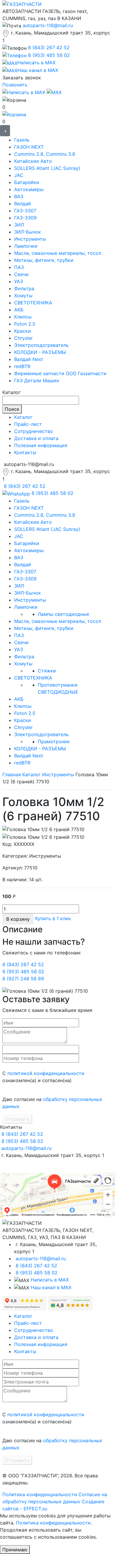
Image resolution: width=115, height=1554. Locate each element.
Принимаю (14, 1550)
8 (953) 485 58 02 (49, 55)
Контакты (25, 452)
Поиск (12, 409)
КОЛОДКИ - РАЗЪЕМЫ (40, 352)
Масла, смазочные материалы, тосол (57, 253)
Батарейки (26, 182)
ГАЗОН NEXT (29, 147)
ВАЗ (18, 196)
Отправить (17, 1119)
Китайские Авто (33, 161)
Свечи (21, 274)
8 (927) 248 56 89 (23, 979)
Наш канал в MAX (51, 1287)
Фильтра (24, 288)
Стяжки (47, 671)
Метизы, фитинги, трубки (43, 260)
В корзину (18, 919)
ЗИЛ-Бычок (27, 232)
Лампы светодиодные (63, 614)
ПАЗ (19, 267)
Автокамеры (29, 189)
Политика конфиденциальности (39, 1494)
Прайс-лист (28, 424)
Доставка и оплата (36, 438)
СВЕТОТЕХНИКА (33, 303)
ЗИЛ (19, 225)
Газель (21, 140)
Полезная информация (40, 445)
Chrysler (23, 338)
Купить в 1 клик (53, 918)
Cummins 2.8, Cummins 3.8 (44, 154)
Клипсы (23, 317)
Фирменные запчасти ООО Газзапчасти (60, 373)
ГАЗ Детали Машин (36, 380)
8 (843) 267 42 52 (49, 47)
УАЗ (18, 281)
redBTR (22, 366)
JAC (18, 175)
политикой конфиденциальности (45, 1073)
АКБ (19, 310)
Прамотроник (54, 741)
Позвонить (14, 85)
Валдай (22, 203)
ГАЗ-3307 (25, 211)
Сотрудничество (33, 431)
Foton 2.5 (24, 324)
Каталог (23, 417)
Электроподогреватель (41, 345)
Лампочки (25, 246)
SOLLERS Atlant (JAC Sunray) (47, 168)
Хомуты (23, 295)
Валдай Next (28, 359)
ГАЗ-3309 (25, 218)
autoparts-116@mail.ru (48, 25)
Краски (22, 331)
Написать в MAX (50, 1280)
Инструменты (30, 239)
